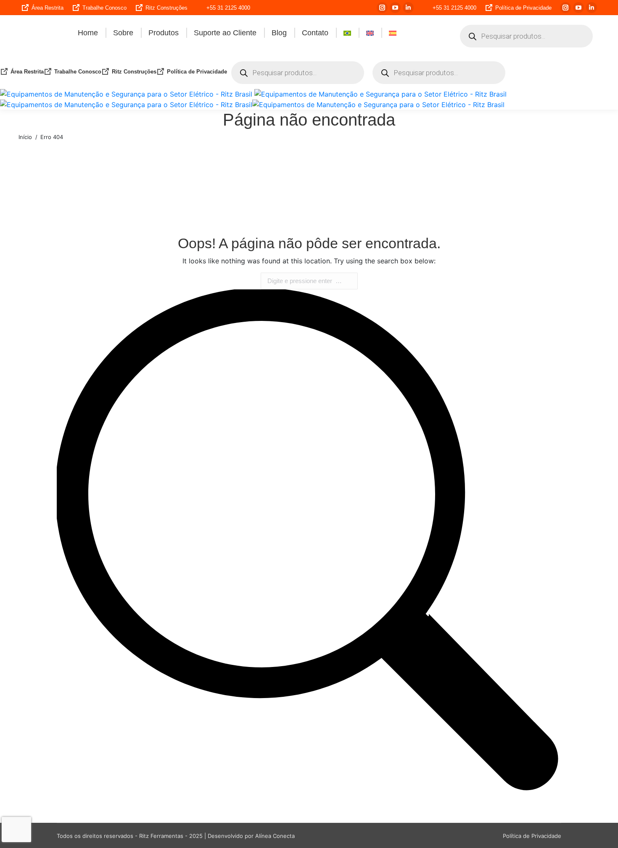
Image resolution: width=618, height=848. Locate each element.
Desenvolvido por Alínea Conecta (251, 835)
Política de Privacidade (523, 8)
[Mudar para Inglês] (369, 33)
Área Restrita (47, 8)
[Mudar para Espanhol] (392, 33)
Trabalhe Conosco (104, 8)
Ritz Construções (166, 8)
